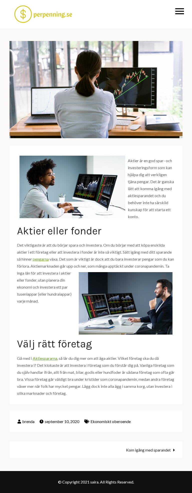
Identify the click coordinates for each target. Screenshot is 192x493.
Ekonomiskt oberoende (110, 421)
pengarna (41, 259)
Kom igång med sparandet (148, 450)
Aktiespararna (45, 358)
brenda (28, 421)
